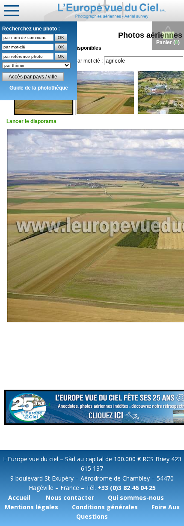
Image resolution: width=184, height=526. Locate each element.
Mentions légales (31, 507)
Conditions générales (105, 507)
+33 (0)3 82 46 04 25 (127, 488)
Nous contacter (70, 497)
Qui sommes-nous (136, 497)
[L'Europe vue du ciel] (114, 10)
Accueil (19, 497)
